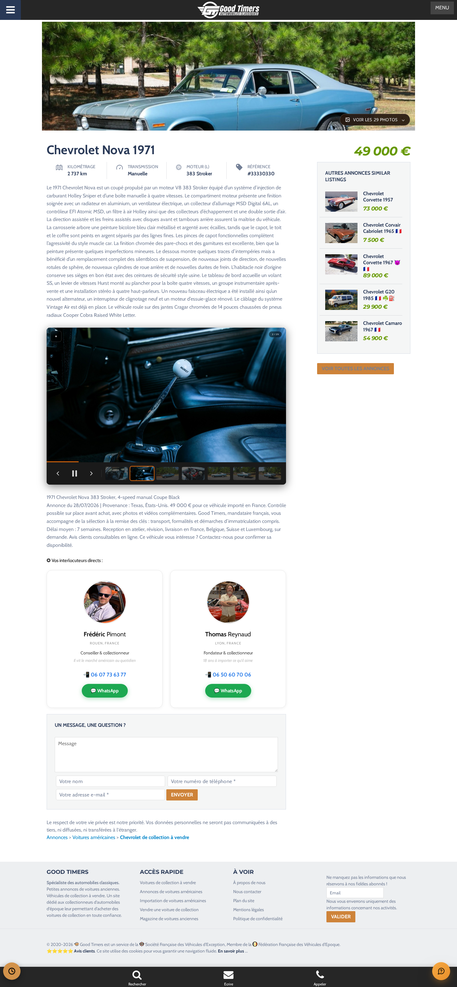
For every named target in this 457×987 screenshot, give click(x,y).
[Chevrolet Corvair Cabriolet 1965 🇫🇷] (341, 233)
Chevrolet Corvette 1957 (378, 197)
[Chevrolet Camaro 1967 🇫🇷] (341, 331)
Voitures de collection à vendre (168, 882)
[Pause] (74, 473)
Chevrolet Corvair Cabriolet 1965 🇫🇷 (382, 228)
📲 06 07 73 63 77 (104, 674)
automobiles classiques (96, 882)
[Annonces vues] (12, 971)
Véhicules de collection (67, 895)
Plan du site (243, 900)
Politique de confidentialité (258, 918)
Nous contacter (247, 891)
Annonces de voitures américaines (171, 891)
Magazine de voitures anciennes (169, 918)
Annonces (57, 837)
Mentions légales (248, 909)
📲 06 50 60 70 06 (228, 674)
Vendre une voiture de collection (169, 909)
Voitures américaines (93, 837)
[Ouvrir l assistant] (441, 971)
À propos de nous (249, 882)
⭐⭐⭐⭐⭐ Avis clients (71, 951)
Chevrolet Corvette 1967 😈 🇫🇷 (381, 262)
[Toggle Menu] (10, 10)
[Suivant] (91, 473)
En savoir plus (231, 951)
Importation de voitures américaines (173, 900)
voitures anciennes (102, 889)
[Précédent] (58, 473)
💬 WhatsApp (104, 691)
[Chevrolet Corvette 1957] (341, 201)
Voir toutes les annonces (355, 368)
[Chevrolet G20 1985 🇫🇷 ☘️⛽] (341, 300)
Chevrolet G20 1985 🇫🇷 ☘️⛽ (379, 295)
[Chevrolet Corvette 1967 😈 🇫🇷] (341, 264)
